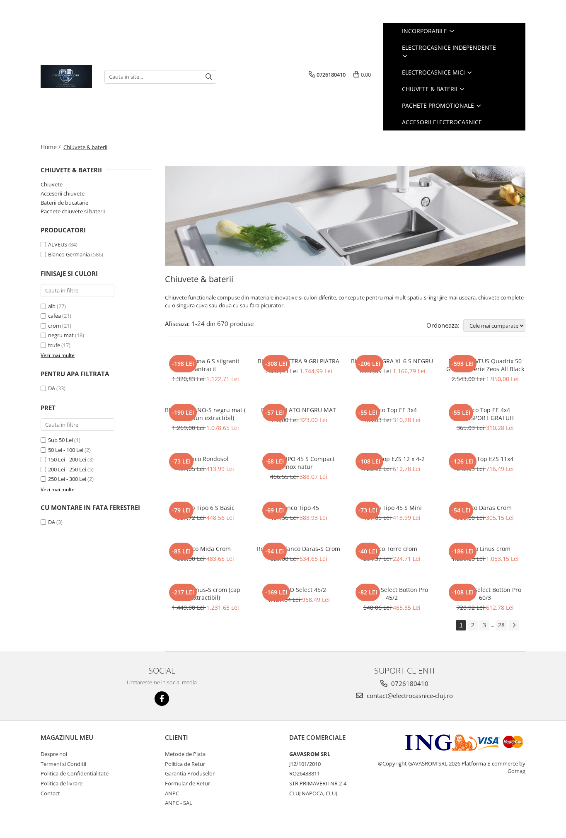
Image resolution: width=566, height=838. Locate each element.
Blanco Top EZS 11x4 (485, 459)
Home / (51, 147)
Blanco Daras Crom (485, 508)
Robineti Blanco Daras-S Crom (298, 549)
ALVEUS (57, 244)
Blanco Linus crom (485, 549)
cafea (54, 315)
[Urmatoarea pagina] (513, 625)
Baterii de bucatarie (64, 202)
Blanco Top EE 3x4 (392, 410)
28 (501, 625)
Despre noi (54, 754)
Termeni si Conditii (63, 764)
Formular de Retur (187, 783)
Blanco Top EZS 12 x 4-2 (392, 459)
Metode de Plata (185, 754)
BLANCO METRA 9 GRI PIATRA (298, 361)
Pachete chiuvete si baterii (73, 211)
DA (51, 388)
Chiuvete (52, 184)
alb (52, 306)
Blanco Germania (69, 254)
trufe (54, 345)
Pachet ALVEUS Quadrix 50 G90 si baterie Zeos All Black (485, 365)
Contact (50, 793)
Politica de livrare (61, 783)
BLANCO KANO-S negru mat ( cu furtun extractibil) (205, 414)
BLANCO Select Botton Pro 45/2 (392, 593)
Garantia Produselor (190, 773)
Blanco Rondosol (205, 459)
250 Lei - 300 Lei (67, 479)
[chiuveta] (345, 216)
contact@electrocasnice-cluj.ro (409, 695)
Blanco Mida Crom (205, 549)
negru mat (61, 335)
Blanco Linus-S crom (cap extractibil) (205, 593)
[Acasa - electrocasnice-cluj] (66, 76)
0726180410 (408, 683)
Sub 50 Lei (60, 440)
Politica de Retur (185, 764)
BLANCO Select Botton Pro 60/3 (485, 593)
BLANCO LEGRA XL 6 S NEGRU (392, 361)
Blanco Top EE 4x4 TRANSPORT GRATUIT (485, 414)
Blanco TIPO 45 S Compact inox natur (298, 463)
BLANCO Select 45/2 (298, 590)
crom (54, 325)
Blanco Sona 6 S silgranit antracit (205, 365)
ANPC (172, 793)
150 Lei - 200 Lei (67, 459)
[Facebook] (162, 698)
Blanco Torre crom (391, 549)
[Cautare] (208, 77)
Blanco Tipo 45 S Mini (392, 508)
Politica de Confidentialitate (75, 773)
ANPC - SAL (178, 803)
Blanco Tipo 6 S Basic (205, 508)
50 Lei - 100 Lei (65, 450)
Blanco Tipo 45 (298, 508)
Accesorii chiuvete (63, 193)
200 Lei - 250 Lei (67, 469)
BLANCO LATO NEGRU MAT (298, 410)
